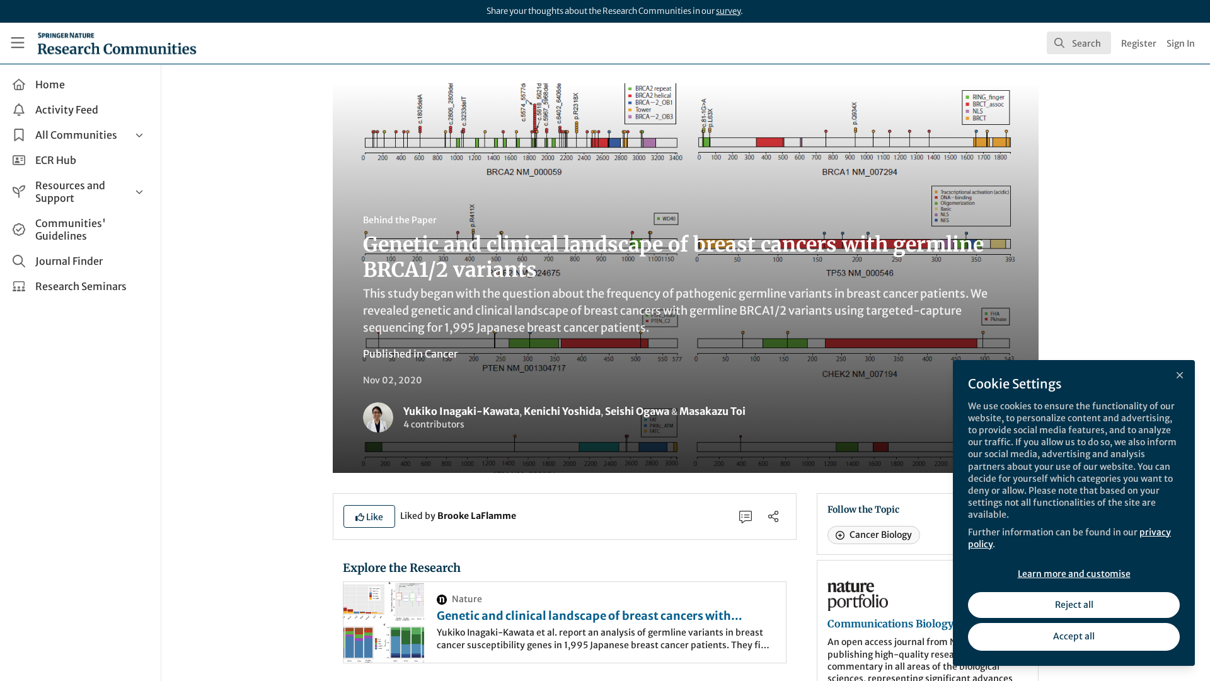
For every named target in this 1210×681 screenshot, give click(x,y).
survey (728, 11)
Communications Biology (890, 623)
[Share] (773, 516)
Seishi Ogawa (637, 411)
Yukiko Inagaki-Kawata (461, 411)
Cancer (441, 353)
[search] (1079, 43)
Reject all (1074, 604)
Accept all (1074, 636)
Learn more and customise (1074, 573)
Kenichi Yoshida (562, 411)
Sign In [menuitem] (1181, 43)
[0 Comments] (745, 516)
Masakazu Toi (712, 411)
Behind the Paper (400, 220)
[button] (369, 516)
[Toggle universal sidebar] (17, 43)
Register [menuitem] (1138, 43)
